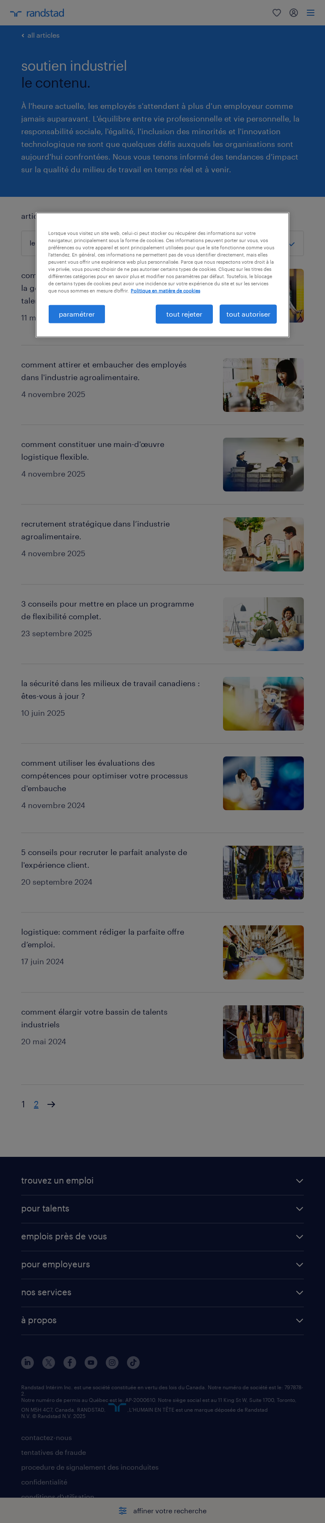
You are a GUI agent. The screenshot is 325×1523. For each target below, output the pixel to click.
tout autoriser (248, 314)
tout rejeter (184, 314)
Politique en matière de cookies (165, 290)
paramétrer (77, 314)
